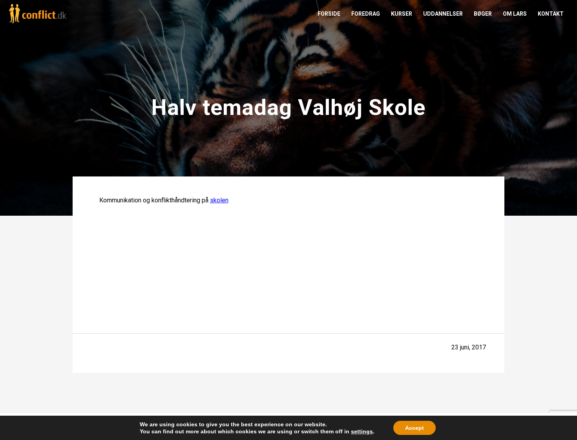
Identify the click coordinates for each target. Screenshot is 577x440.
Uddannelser (443, 14)
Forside (329, 14)
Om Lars (515, 14)
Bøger (483, 14)
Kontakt (551, 14)
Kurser (401, 14)
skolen (219, 200)
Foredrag (365, 14)
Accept (414, 428)
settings (362, 431)
